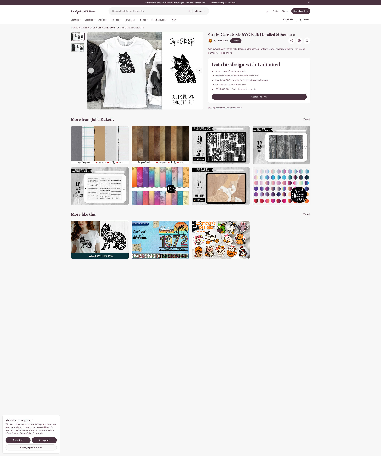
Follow (236, 40)
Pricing (275, 11)
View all (306, 119)
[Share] (291, 40)
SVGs (92, 28)
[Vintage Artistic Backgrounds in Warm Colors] (160, 145)
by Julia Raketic (221, 40)
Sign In (285, 11)
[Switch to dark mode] (267, 11)
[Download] (118, 130)
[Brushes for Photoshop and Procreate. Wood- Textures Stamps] (281, 145)
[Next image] (199, 71)
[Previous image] (91, 71)
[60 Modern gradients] (281, 186)
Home (74, 28)
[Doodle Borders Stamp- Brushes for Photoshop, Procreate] (100, 186)
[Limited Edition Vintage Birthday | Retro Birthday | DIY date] (160, 240)
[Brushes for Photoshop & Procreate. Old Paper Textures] (221, 186)
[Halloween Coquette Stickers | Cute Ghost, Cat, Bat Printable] (221, 240)
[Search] (189, 11)
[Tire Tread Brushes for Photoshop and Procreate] (221, 145)
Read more (226, 52)
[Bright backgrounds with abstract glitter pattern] (160, 186)
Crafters (83, 28)
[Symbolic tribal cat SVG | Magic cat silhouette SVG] (100, 240)
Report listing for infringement (227, 107)
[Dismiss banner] (308, 2)
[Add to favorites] (307, 40)
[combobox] (149, 11)
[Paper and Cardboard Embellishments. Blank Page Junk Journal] (100, 145)
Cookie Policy (26, 433)
